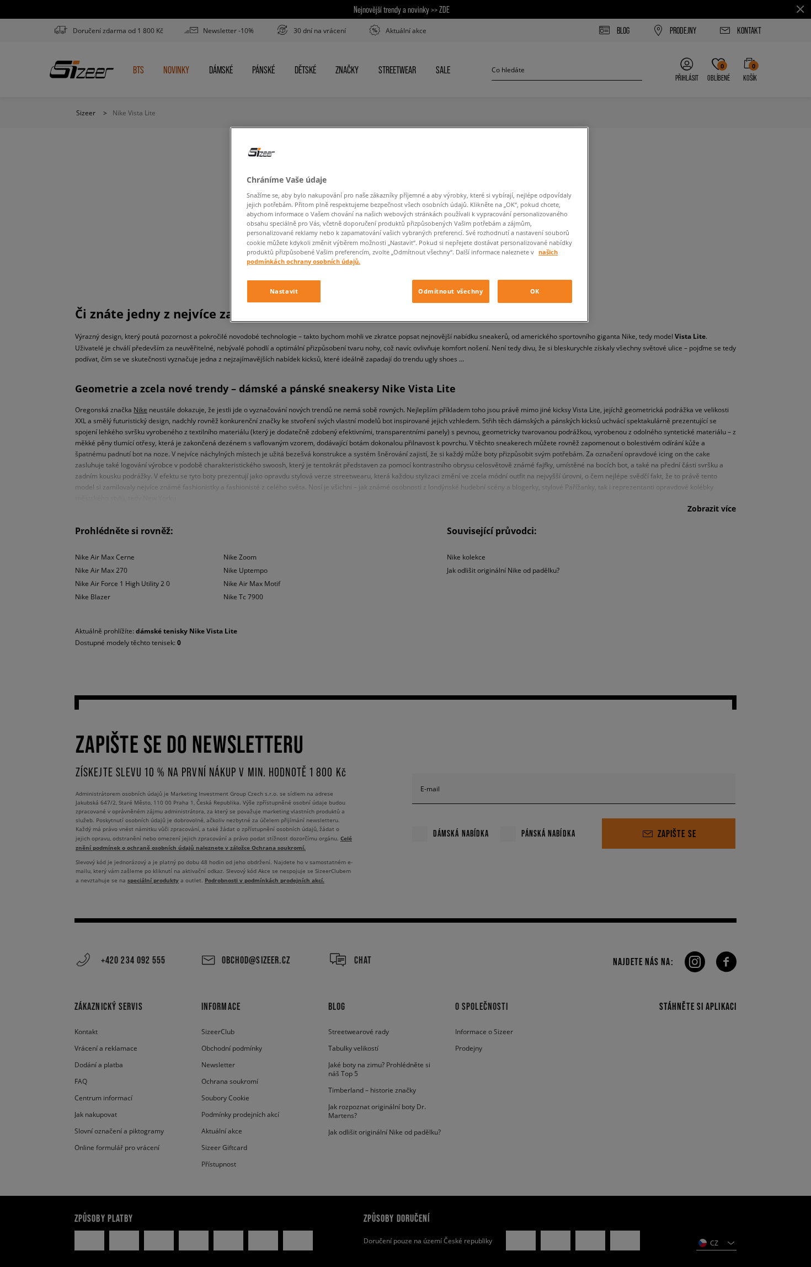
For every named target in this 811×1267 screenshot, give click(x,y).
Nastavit (284, 291)
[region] (409, 224)
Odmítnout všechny (450, 291)
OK (535, 291)
